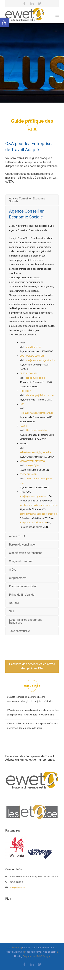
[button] (4, 22)
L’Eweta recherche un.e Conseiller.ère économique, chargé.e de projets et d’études (30, 699)
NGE (22, 404)
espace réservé (33, 951)
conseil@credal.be (35, 377)
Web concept (49, 951)
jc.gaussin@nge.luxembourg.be (36, 412)
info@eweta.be (17, 887)
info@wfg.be (32, 465)
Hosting (18, 956)
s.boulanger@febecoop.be (40, 395)
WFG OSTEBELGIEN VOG (32, 461)
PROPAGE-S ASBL (29, 474)
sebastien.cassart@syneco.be (35, 452)
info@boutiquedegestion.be (40, 360)
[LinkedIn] (32, 3)
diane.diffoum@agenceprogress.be (38, 513)
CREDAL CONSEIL (29, 373)
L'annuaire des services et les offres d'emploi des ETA (32, 666)
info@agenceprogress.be (33, 496)
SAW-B (24, 426)
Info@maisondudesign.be (33, 522)
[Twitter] (39, 3)
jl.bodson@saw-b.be (36, 430)
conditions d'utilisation (43, 947)
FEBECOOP (25, 391)
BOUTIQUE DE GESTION (32, 355)
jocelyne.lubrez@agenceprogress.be (39, 505)
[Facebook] (24, 3)
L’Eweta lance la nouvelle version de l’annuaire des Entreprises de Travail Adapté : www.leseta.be (32, 712)
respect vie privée (15, 951)
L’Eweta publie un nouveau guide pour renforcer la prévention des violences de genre (32, 725)
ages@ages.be (33, 347)
